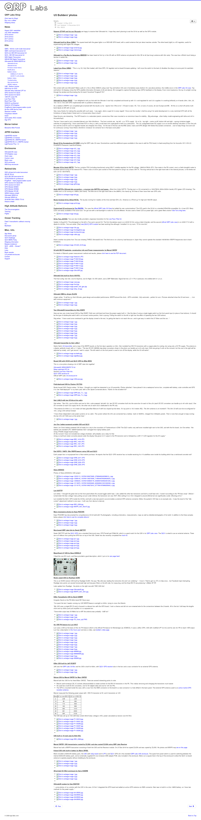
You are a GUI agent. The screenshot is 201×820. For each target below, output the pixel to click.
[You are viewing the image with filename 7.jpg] (67, 335)
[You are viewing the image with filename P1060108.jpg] (70, 259)
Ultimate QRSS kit (11, 197)
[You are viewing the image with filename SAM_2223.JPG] (71, 464)
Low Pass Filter (10, 99)
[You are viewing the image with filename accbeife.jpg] (69, 353)
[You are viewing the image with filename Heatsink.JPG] (70, 256)
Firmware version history (15, 67)
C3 (6, 224)
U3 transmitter (67, 346)
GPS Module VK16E (11, 191)
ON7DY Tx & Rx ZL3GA (17, 76)
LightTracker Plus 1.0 (12, 144)
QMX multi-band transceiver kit (15, 51)
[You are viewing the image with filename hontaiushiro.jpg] (70, 232)
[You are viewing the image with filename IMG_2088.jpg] (70, 739)
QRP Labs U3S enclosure (139, 754)
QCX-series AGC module (13, 118)
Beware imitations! (11, 244)
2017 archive (9, 39)
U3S (85, 754)
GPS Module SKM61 (12, 187)
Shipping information (11, 242)
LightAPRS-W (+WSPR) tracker (15, 140)
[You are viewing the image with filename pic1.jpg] (68, 538)
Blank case (8, 160)
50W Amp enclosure (11, 164)
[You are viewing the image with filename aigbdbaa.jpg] (69, 355)
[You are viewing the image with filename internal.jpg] (69, 50)
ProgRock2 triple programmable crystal (18, 107)
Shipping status (10, 22)
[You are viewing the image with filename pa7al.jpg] (68, 203)
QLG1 (163, 533)
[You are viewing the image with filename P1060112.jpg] (70, 265)
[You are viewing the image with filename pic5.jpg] (68, 547)
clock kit (124, 535)
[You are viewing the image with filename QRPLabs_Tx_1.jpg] (72, 392)
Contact (7, 256)
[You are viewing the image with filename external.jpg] (69, 47)
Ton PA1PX (79, 208)
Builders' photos (12, 72)
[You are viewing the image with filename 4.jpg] (67, 80)
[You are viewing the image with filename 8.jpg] (67, 337)
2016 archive (9, 41)
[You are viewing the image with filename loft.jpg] (67, 194)
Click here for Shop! (11, 18)
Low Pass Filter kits (66, 371)
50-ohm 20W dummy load (13, 109)
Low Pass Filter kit (115, 219)
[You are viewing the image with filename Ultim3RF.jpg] (69, 270)
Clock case (8, 156)
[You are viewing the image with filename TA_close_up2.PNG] (72, 619)
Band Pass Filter (10, 101)
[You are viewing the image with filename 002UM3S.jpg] (70, 795)
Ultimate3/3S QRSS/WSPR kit (15, 61)
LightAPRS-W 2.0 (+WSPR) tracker (16, 142)
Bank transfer (9, 252)
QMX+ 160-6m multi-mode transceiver (17, 49)
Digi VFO (8, 120)
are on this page (181, 747)
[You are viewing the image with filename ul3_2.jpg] (68, 150)
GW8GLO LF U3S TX (16, 74)
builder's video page (102, 630)
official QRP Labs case (169, 222)
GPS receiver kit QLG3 (12, 95)
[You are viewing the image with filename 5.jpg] (67, 82)
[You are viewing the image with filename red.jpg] (67, 213)
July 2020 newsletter (11, 32)
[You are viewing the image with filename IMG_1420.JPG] (70, 441)
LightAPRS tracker (11, 136)
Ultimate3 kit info (12, 65)
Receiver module (10, 111)
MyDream (8, 226)
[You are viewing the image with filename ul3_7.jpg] (68, 162)
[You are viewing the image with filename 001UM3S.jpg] (70, 792)
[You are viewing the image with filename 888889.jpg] (69, 651)
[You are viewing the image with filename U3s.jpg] (68, 227)
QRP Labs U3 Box (69, 666)
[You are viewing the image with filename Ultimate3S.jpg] (70, 589)
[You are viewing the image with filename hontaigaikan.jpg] (71, 229)
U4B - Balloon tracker (12, 86)
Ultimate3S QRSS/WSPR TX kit (64, 367)
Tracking (7, 211)
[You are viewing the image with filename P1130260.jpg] (70, 730)
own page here (114, 556)
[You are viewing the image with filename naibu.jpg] (68, 234)
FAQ (6, 248)
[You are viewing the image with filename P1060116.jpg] (70, 268)
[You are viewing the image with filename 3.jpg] (67, 78)
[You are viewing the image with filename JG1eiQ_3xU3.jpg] (71, 245)
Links (6, 250)
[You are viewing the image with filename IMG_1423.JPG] (70, 446)
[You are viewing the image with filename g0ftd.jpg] (68, 184)
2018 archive (9, 37)
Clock (6, 116)
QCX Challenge (10, 238)
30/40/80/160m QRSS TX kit (14, 199)
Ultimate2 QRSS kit (11, 195)
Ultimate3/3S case (11, 152)
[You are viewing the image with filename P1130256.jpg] (70, 723)
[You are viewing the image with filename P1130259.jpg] (70, 728)
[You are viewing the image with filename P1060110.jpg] (70, 263)
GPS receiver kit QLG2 (12, 93)
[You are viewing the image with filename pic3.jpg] (68, 543)
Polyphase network (11, 113)
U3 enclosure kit (71, 375)
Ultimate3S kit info (13, 63)
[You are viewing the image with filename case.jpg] (68, 282)
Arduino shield (9, 201)
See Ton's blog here (178, 210)
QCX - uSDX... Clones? (12, 246)
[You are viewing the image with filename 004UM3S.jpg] (70, 799)
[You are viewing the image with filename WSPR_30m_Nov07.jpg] (73, 506)
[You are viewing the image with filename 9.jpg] (67, 656)
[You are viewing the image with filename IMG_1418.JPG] (70, 439)
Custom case (9, 158)
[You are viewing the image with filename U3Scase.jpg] (69, 379)
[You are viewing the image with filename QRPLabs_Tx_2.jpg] (72, 395)
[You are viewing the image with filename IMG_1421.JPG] (70, 444)
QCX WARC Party (11, 240)
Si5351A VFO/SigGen (12, 105)
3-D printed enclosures (12, 254)
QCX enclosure (10, 162)
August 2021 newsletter (12, 30)
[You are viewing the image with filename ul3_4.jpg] (68, 155)
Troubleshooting (12, 80)
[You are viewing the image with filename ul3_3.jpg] (68, 153)
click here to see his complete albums (76, 517)
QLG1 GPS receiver (106, 666)
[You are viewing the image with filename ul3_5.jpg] (68, 157)
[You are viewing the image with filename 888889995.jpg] (70, 653)
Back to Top (192, 815)
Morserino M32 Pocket (12, 128)
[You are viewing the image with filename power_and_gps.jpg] (72, 286)
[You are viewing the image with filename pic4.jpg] (68, 545)
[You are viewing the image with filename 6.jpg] (67, 333)
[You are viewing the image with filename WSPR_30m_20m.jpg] (72, 591)
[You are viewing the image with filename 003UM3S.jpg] (70, 797)
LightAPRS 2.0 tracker (12, 138)
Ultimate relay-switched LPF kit (15, 90)
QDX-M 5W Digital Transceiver (15, 59)
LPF (104, 754)
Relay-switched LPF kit (61, 369)
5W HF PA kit (9, 174)
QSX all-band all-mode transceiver (16, 172)
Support (7, 259)
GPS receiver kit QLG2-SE (14, 183)
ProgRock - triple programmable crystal (18, 181)
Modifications (11, 70)
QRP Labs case (152, 533)
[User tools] (193, 21)
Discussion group (10, 236)
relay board (94, 754)
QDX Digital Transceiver (13, 57)
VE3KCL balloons (12, 84)
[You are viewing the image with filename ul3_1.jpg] (68, 148)
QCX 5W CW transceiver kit (14, 176)
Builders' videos (12, 78)
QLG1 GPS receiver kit (61, 373)
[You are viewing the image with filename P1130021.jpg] (70, 721)
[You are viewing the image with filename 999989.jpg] (69, 658)
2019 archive (9, 35)
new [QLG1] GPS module (89, 224)
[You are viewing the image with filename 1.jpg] (67, 34)
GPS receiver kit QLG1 (12, 185)
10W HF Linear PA (11, 97)
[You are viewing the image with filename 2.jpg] (67, 37)
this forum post (75, 630)
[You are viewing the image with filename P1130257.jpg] (70, 726)
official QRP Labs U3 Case (103, 208)
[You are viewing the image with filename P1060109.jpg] (70, 261)
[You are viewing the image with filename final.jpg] (68, 284)
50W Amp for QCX (11, 88)
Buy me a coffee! (10, 20)
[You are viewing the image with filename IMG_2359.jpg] (70, 504)
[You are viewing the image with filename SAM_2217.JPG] (71, 457)
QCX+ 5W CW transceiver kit (14, 55)
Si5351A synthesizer (12, 103)
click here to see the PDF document (114, 253)
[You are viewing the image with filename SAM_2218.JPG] (71, 460)
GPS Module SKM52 (12, 189)
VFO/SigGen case (11, 154)
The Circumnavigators (12, 209)
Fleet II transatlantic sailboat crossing (17, 221)
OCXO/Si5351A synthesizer (14, 178)
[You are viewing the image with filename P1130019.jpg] (70, 719)
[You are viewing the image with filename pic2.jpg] (68, 541)
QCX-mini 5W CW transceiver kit (16, 53)
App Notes (8, 234)
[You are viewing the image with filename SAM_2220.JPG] (71, 462)
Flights (7, 214)
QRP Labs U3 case (184, 88)
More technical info (13, 82)
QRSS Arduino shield (12, 193)
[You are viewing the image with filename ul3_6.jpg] (68, 159)
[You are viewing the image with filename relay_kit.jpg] (69, 288)
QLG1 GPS (74, 533)
